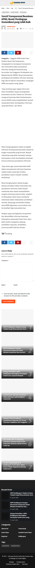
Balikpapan (22, 536)
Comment (5, 260)
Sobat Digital (22, 558)
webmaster (11, 26)
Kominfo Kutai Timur (25, 532)
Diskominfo (5, 545)
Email (16, 285)
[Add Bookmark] (31, 53)
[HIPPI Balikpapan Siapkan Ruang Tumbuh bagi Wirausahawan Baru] (17, 320)
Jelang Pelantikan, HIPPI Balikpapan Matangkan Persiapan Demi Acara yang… (20, 515)
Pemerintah (22, 529)
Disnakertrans (15, 545)
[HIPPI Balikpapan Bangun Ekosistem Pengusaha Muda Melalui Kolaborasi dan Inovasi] (17, 343)
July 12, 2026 (15, 497)
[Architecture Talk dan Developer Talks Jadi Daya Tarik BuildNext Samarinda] (17, 390)
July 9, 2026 (15, 520)
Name (3, 285)
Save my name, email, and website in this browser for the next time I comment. (17, 295)
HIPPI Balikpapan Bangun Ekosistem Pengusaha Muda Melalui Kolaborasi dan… (20, 504)
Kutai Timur (14, 12)
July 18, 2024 (11, 29)
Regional (23, 12)
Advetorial (5, 12)
